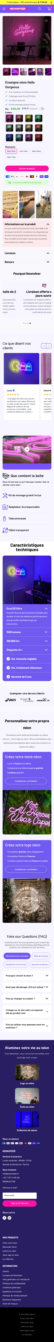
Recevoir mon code (40, 679)
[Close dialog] (52, 657)
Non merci (40, 683)
